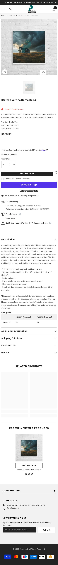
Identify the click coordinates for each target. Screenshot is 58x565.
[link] (14, 411)
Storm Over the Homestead (29, 470)
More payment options (29, 191)
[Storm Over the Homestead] (29, 447)
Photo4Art (13, 122)
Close (56, 3)
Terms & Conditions (22, 179)
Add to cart (27, 173)
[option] (29, 47)
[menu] (3, 9)
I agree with (10, 179)
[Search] (10, 9)
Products (12, 16)
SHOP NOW (48, 2)
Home (3, 16)
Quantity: (5, 159)
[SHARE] (55, 172)
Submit (46, 530)
